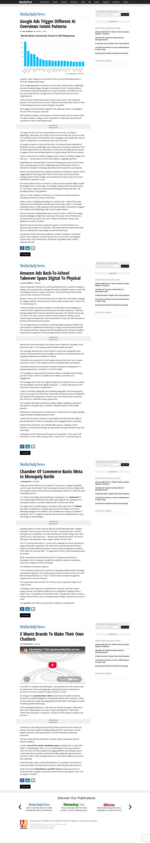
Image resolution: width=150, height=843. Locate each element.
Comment (25, 254)
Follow (125, 2)
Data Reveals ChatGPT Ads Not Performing (111, 53)
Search (89, 2)
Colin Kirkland (27, 644)
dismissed (73, 497)
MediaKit (46, 821)
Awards (64, 2)
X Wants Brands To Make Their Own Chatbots (112, 44)
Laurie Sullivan (27, 31)
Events (55, 2)
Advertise (116, 2)
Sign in (97, 2)
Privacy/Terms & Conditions (88, 821)
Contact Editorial (56, 821)
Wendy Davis (26, 482)
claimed (78, 506)
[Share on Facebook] (22, 248)
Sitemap (74, 821)
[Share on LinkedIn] (27, 248)
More (83, 2)
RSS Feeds (66, 821)
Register (106, 2)
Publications (44, 2)
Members (74, 2)
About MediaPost (35, 821)
